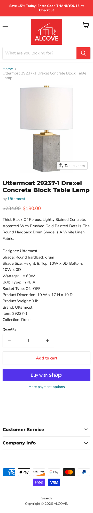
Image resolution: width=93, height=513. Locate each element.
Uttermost (16, 198)
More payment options (46, 387)
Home (8, 69)
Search (46, 498)
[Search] (83, 53)
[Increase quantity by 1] (47, 340)
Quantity (9, 329)
